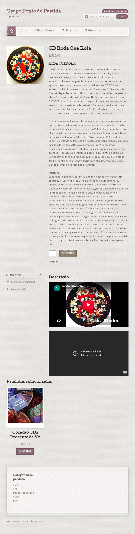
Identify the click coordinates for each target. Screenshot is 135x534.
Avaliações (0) (18, 289)
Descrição (15, 274)
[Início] (11, 31)
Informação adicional (22, 281)
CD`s (61, 261)
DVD (15, 500)
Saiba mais (69, 31)
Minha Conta (44, 31)
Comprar (68, 253)
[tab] (25, 275)
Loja (23, 31)
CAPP (16, 488)
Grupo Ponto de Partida (34, 11)
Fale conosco (94, 31)
